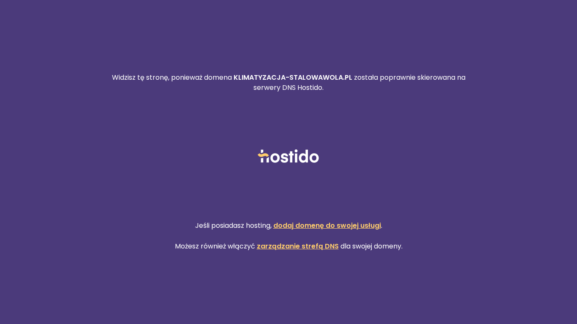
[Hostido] (288, 156)
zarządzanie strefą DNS (298, 246)
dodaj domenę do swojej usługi (327, 225)
